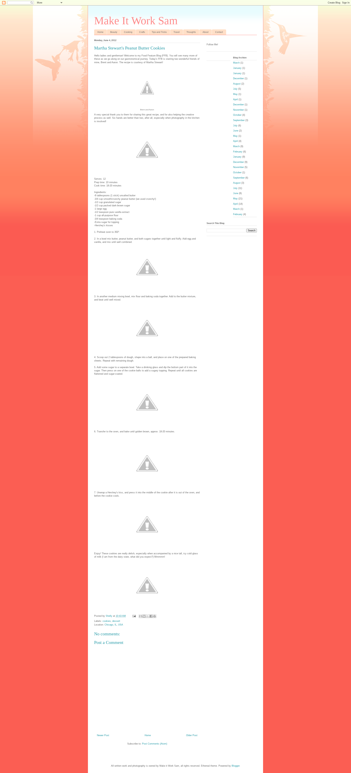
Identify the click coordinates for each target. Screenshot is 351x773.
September (239, 120)
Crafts (142, 32)
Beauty (113, 32)
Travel (176, 32)
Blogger (235, 765)
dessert (116, 621)
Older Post (191, 735)
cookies (107, 621)
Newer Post (103, 735)
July (235, 88)
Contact (219, 32)
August (237, 83)
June (235, 130)
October (237, 115)
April (235, 99)
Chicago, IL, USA (114, 624)
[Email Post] (134, 616)
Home (100, 32)
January (237, 68)
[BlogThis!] (144, 616)
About (205, 32)
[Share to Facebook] (151, 616)
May (235, 94)
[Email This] (140, 616)
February (237, 151)
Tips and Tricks (159, 32)
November (238, 109)
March (236, 62)
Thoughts (191, 32)
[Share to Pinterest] (154, 616)
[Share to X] (147, 616)
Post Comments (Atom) (154, 743)
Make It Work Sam (136, 21)
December (238, 78)
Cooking (128, 32)
